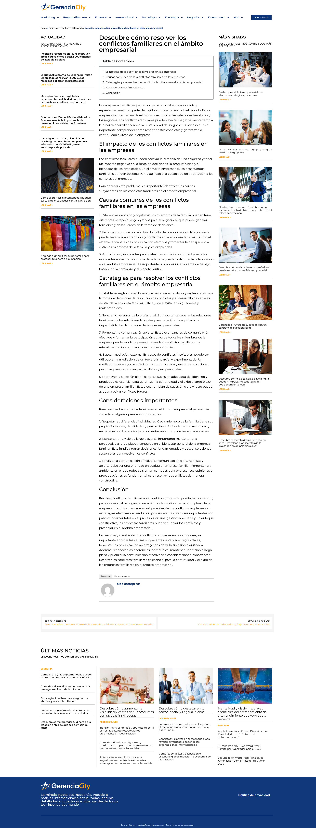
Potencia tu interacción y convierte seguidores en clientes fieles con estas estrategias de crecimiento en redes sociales (126, 760)
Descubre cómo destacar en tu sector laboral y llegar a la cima (182, 710)
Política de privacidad (254, 795)
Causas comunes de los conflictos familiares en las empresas (145, 77)
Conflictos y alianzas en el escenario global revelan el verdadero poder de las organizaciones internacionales (185, 741)
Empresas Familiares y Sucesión (66, 27)
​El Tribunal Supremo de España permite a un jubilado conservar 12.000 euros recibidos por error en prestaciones (66, 77)
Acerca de (105, 576)
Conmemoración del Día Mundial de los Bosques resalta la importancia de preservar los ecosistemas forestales (65, 120)
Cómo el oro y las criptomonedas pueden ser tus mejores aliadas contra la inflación (66, 199)
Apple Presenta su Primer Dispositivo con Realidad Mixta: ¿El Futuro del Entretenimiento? (243, 734)
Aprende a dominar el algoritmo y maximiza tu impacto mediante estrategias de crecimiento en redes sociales (126, 745)
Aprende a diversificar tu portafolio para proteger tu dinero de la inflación (65, 257)
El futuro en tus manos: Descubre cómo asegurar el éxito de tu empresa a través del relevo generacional (245, 210)
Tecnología (149, 17)
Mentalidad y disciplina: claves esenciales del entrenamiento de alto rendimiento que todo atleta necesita (242, 714)
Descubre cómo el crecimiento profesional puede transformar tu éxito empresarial (244, 269)
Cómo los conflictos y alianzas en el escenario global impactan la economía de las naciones (185, 756)
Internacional (124, 17)
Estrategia (172, 17)
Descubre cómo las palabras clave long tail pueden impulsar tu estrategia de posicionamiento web (244, 381)
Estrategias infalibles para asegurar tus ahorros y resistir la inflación (64, 700)
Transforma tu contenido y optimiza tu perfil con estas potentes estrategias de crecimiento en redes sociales (127, 730)
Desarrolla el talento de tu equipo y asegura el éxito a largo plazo (245, 151)
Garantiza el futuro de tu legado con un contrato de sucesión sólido (243, 326)
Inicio (44, 27)
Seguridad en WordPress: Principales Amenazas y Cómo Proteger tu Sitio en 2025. (241, 760)
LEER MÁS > (47, 63)
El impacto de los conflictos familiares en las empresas (140, 71)
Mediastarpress (129, 584)
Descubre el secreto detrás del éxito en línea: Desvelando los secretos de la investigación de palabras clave (242, 442)
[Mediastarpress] (107, 596)
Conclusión (113, 92)
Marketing (48, 17)
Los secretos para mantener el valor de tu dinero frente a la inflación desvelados (66, 711)
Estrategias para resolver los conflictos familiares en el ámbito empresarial (154, 82)
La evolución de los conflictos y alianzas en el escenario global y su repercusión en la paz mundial (184, 727)
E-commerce (216, 17)
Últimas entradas (122, 576)
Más (236, 17)
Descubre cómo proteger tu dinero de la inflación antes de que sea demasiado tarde (66, 724)
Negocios (193, 17)
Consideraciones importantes (125, 87)
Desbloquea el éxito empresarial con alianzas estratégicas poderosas (241, 94)
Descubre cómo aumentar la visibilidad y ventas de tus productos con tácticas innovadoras (127, 712)
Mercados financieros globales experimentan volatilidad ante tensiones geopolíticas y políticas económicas (66, 99)
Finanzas (101, 17)
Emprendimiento (75, 17)
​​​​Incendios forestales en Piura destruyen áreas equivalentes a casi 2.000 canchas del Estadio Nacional (66, 56)
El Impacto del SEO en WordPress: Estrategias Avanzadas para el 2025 (239, 747)
